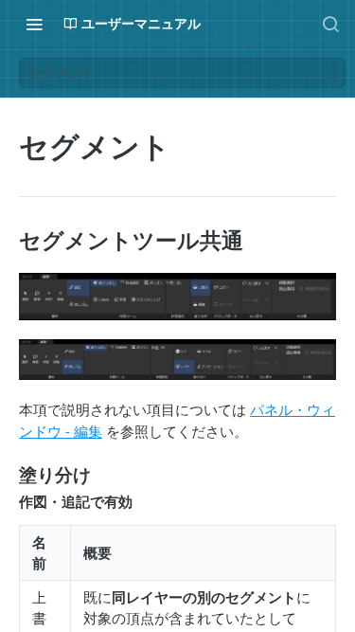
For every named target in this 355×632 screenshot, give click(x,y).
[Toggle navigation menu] (34, 24)
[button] (177, 296)
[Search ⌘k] (330, 24)
